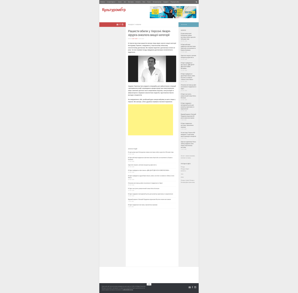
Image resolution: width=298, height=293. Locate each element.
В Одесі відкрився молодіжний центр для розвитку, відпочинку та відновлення (150, 194)
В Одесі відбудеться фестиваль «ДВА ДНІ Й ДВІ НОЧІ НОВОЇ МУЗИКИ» (148, 170)
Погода (183, 167)
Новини (102, 2)
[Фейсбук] (120, 24)
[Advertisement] (150, 119)
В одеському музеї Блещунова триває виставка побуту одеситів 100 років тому (151, 152)
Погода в (185, 169)
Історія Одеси (111, 2)
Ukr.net (182, 155)
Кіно (144, 2)
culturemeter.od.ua (128, 289)
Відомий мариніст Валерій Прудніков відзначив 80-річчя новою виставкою (149, 199)
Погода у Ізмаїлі (185, 180)
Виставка (130, 2)
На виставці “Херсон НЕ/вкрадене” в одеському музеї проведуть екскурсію (188, 134)
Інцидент (165, 2)
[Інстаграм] (122, 24)
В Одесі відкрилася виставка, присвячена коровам (142, 204)
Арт (125, 2)
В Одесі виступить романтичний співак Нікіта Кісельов (143, 188)
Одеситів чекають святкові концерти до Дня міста (142, 165)
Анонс (120, 2)
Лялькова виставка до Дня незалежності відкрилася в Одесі (145, 183)
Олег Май (134, 38)
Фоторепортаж (157, 2)
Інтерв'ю (138, 2)
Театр (149, 2)
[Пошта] (117, 24)
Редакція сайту (175, 2)
